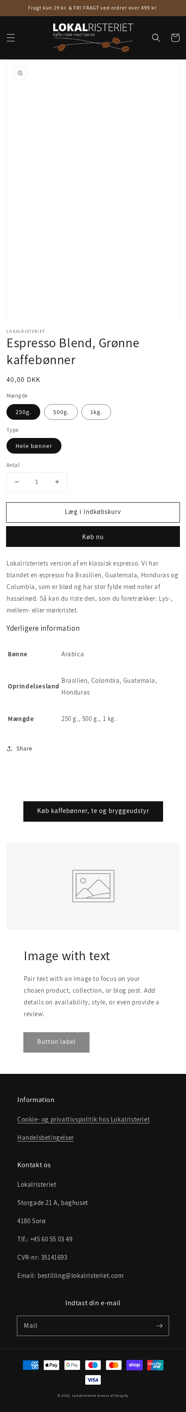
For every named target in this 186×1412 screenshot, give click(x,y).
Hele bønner (34, 446)
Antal (12, 465)
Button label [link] (56, 1041)
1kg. (96, 412)
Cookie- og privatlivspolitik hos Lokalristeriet (83, 1119)
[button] (10, 37)
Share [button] (24, 748)
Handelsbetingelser (45, 1137)
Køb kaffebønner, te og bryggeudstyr (93, 810)
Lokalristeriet (84, 1395)
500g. (61, 412)
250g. (23, 412)
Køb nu (93, 537)
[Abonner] (159, 1325)
